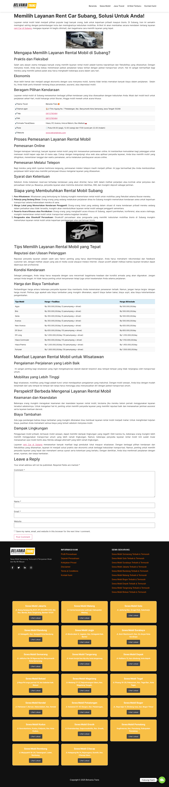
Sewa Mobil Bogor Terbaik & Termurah (128, 579)
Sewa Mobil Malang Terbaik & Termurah (129, 575)
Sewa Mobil (105, 6)
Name (17, 501)
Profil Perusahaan (69, 554)
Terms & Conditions (69, 571)
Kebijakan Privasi (68, 563)
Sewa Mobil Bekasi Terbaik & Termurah (129, 592)
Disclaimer (65, 567)
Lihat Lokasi (35, 618)
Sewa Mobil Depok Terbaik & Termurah (129, 584)
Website (17, 521)
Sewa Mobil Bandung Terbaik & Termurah (130, 571)
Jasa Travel (119, 6)
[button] (161, 779)
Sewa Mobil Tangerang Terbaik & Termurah (131, 588)
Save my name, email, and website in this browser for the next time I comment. (53, 531)
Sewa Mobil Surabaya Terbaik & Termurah (130, 563)
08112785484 (51, 113)
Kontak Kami (150, 6)
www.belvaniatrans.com (56, 133)
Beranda (93, 6)
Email (17, 511)
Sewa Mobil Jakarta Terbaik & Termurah (129, 567)
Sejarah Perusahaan (70, 558)
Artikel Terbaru (134, 6)
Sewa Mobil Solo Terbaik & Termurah (128, 558)
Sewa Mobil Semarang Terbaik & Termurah (130, 554)
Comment (19, 470)
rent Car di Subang (23, 28)
